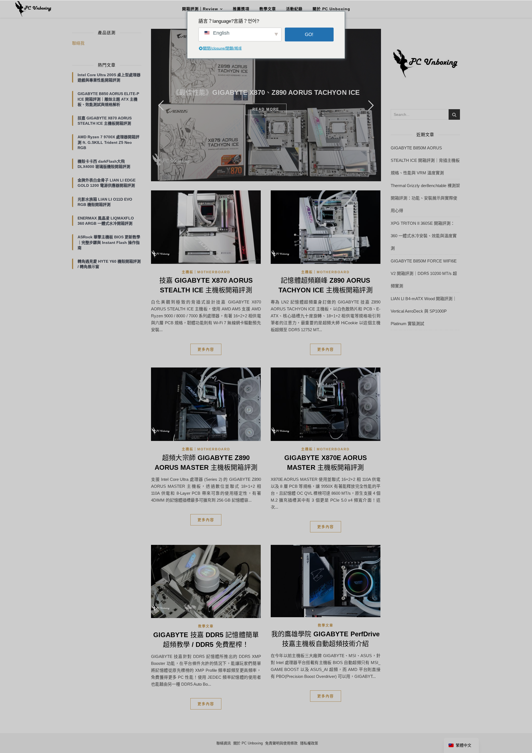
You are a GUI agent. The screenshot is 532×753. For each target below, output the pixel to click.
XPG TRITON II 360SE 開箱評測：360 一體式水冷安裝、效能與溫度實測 (424, 236)
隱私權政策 (309, 743)
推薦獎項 (241, 9)
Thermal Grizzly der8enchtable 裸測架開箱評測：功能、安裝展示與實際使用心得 (425, 198)
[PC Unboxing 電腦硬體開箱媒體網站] (33, 8)
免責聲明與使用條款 (281, 743)
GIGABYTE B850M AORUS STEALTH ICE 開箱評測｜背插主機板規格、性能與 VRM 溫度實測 (425, 160)
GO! (309, 34)
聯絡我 (78, 43)
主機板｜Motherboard (206, 272)
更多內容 (206, 349)
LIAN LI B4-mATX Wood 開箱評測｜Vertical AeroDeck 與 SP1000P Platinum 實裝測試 (424, 311)
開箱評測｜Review (200, 9)
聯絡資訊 (223, 743)
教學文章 (267, 9)
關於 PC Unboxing (331, 9)
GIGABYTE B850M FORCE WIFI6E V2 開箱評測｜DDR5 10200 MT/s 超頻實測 (424, 273)
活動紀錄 (294, 9)
